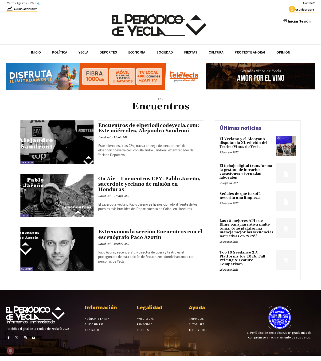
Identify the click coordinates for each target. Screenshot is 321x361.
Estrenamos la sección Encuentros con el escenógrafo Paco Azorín (150, 234)
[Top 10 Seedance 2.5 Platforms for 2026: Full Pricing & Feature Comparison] (286, 260)
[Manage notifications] (10, 350)
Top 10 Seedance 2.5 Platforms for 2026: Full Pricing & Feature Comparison (242, 258)
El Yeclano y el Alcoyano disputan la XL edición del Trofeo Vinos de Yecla (243, 143)
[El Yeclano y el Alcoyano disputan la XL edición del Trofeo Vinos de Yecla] (286, 146)
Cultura (26, 268)
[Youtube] (33, 338)
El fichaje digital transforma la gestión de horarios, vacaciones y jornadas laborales (245, 172)
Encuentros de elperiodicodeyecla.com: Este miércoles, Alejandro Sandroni (148, 128)
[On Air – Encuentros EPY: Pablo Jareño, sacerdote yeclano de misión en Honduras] (57, 196)
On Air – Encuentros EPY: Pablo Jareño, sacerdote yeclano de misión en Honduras (149, 184)
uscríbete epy (304, 9)
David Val (104, 137)
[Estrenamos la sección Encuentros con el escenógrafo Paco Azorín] (57, 249)
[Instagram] (25, 338)
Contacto (309, 3)
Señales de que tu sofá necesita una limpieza (240, 196)
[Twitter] (17, 338)
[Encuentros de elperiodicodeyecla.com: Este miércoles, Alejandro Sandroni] (57, 142)
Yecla (24, 215)
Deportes (27, 162)
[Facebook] (9, 338)
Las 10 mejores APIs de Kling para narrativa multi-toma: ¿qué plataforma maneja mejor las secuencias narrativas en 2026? (246, 228)
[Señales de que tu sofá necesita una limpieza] (286, 201)
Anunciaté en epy (25, 9)
